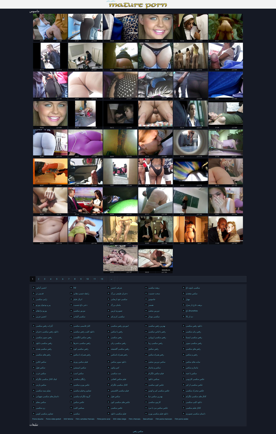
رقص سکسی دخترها (82, 343)
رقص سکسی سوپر (194, 343)
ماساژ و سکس (192, 368)
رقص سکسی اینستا (194, 337)
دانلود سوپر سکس (118, 362)
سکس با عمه (191, 373)
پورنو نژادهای (41, 311)
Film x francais (134, 419)
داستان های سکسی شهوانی (47, 396)
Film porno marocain (164, 419)
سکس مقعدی (192, 293)
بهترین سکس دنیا (155, 396)
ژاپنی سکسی (41, 299)
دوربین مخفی (154, 311)
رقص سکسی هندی (44, 349)
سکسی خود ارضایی (119, 299)
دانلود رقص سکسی (194, 326)
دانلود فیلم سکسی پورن (158, 414)
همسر (150, 305)
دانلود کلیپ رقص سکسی (83, 332)
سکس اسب (78, 373)
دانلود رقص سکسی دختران (47, 332)
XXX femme (68, 419)
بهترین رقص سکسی (156, 326)
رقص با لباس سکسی (157, 332)
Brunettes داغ (192, 311)
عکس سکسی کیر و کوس (158, 391)
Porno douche (37, 419)
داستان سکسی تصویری (195, 414)
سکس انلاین (41, 362)
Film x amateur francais (85, 419)
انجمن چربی (41, 316)
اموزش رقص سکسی (120, 326)
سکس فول (40, 368)
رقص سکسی (116, 337)
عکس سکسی (116, 408)
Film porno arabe (181, 419)
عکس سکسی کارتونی (195, 379)
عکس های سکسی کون (120, 402)
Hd (74, 288)
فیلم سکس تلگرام (156, 373)
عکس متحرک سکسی (195, 391)
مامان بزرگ (116, 305)
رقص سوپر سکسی (44, 337)
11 (95, 279)
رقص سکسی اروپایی (157, 337)
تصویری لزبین (116, 311)
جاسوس (151, 299)
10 (87, 279)
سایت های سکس (193, 362)
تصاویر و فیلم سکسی (82, 391)
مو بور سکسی (79, 311)
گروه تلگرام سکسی (81, 396)
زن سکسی (40, 408)
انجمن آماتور (41, 288)
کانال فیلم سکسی (193, 408)
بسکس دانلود (153, 379)
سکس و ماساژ (154, 368)
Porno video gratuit (53, 419)
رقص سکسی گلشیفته (120, 349)
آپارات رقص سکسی (44, 326)
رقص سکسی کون (81, 349)
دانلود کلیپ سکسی (194, 402)
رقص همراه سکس (156, 355)
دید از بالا (189, 316)
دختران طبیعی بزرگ (119, 293)
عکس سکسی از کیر (194, 385)
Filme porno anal (103, 419)
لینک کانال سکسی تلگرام (46, 379)
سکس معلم (41, 402)
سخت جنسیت (154, 293)
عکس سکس (78, 402)
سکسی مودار (154, 316)
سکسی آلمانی (79, 316)
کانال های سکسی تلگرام (196, 396)
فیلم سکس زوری (80, 362)
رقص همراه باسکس (119, 355)
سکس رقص (110, 1)
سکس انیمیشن (79, 368)
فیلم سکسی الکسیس (120, 391)
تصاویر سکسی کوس (44, 414)
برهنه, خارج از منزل (194, 305)
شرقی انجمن (116, 288)
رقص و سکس (192, 355)
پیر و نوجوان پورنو (43, 305)
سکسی (76, 414)
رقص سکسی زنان (118, 343)
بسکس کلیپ (78, 408)
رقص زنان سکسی (193, 332)
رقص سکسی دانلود (44, 343)
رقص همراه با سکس (82, 355)
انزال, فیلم (77, 299)
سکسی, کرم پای (118, 316)
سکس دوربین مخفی (156, 362)
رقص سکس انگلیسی (82, 337)
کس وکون (115, 368)
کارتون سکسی (154, 402)
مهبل (188, 299)
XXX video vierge (119, 419)
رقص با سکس (117, 332)
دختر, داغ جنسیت (80, 305)
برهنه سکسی (154, 288)
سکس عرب (41, 373)
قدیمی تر (40, 293)
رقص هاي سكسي (193, 349)
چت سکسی (116, 373)
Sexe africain (148, 419)
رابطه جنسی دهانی (81, 293)
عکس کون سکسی (156, 385)
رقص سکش (153, 349)
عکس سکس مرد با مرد (158, 408)
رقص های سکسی (43, 355)
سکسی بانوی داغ (193, 288)
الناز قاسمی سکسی (81, 326)
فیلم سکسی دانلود (118, 414)
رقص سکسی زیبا (155, 343)
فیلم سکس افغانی (118, 379)
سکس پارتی (41, 385)
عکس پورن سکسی (81, 385)
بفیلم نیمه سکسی (43, 391)
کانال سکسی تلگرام (119, 385)
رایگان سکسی (79, 379)
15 (102, 279)
